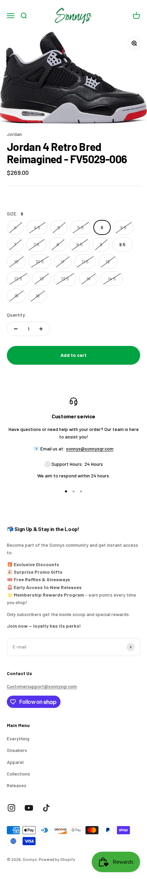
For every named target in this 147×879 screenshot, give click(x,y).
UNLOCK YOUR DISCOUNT (38, 464)
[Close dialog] (139, 396)
